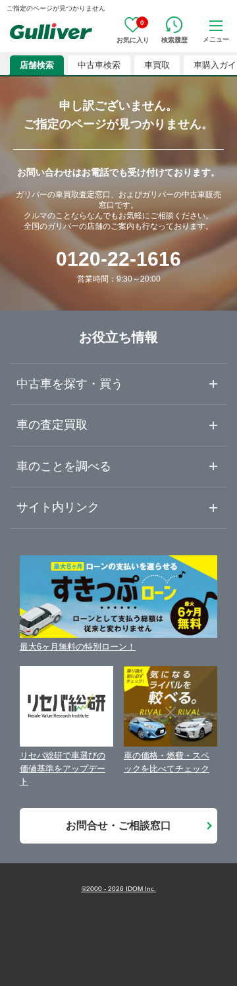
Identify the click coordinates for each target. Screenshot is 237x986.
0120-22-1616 (118, 259)
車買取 (157, 65)
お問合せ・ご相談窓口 (118, 825)
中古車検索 (99, 65)
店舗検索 (37, 65)
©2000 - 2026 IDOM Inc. (119, 888)
